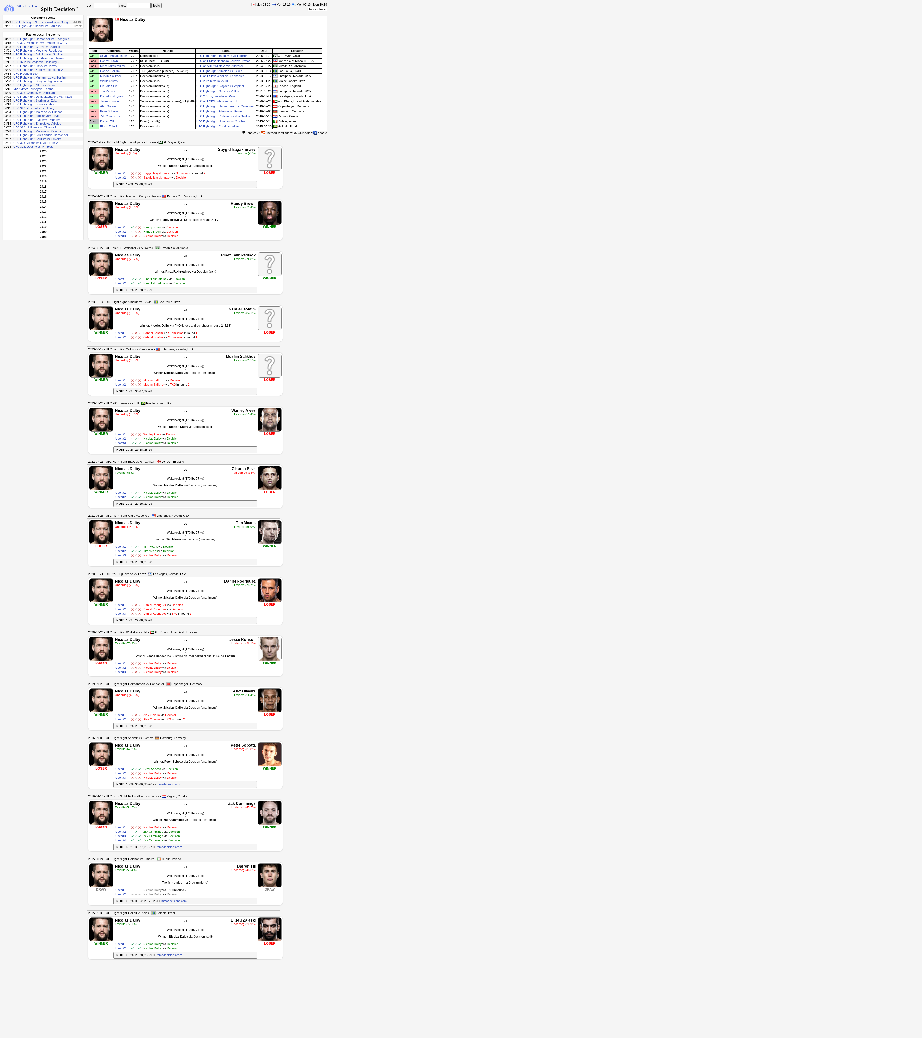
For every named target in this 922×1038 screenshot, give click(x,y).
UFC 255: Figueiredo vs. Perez (216, 96)
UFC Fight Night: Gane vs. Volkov (218, 91)
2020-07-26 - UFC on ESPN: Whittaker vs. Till (117, 632)
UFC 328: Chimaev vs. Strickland (34, 93)
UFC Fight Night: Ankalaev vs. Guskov (38, 54)
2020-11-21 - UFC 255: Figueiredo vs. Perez (117, 574)
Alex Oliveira (108, 106)
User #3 (120, 236)
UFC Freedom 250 (25, 73)
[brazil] (275, 71)
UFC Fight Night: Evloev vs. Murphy (36, 119)
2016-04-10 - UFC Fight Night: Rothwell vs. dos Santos (123, 796)
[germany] (275, 111)
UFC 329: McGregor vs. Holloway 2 (36, 62)
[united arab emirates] (275, 101)
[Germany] (157, 738)
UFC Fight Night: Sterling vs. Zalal (35, 100)
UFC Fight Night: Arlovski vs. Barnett (219, 111)
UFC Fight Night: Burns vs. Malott (34, 104)
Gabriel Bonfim (110, 71)
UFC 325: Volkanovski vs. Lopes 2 (35, 143)
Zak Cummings (110, 116)
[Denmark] (117, 19)
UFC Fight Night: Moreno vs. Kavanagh (38, 131)
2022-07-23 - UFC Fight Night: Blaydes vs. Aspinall (121, 461)
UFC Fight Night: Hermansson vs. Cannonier (225, 106)
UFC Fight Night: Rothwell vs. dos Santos (223, 116)
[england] (275, 86)
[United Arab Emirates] (152, 632)
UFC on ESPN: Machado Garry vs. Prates (223, 61)
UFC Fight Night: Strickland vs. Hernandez (40, 135)
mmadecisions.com (169, 784)
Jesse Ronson (109, 101)
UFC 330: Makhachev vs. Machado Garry (40, 43)
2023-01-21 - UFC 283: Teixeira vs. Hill (113, 403)
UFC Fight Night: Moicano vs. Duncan (37, 112)
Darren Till (107, 121)
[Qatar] (160, 142)
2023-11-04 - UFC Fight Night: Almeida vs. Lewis (119, 302)
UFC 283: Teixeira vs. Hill (212, 81)
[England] (159, 461)
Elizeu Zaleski (109, 126)
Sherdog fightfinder (278, 133)
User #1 (120, 173)
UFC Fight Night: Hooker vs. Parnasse (37, 26)
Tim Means (107, 91)
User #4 (120, 840)
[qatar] (275, 55)
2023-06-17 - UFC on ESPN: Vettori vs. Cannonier (120, 349)
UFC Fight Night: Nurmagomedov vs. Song (40, 22)
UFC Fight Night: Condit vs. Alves (217, 126)
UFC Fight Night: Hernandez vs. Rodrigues (41, 39)
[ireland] (275, 121)
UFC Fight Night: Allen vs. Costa (34, 85)
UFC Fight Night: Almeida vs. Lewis (219, 71)
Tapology (251, 133)
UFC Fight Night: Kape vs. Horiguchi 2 (38, 70)
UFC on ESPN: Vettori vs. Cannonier (220, 76)
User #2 (120, 177)
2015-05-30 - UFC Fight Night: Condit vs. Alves (118, 913)
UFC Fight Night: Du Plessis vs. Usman (38, 58)
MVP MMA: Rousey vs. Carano (33, 89)
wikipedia (303, 133)
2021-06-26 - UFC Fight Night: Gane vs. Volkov (118, 515)
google (322, 133)
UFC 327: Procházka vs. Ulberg (34, 108)
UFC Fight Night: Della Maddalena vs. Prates (42, 96)
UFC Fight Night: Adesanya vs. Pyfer (37, 116)
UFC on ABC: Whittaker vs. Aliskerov (219, 66)
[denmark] (275, 106)
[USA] (164, 196)
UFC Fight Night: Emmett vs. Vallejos (37, 123)
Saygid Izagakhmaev (113, 56)
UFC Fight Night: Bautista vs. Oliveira (37, 139)
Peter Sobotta (109, 111)
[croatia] (275, 116)
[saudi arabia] (275, 65)
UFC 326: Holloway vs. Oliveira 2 (34, 127)
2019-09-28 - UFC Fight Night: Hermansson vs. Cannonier (126, 684)
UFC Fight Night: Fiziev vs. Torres (35, 66)
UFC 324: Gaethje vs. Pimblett (33, 146)
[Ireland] (159, 859)
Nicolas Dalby (127, 149)
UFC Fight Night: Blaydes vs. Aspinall (220, 86)
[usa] (275, 60)
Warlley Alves (109, 81)
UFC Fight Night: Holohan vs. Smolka (220, 121)
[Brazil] (156, 302)
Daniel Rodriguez (111, 96)
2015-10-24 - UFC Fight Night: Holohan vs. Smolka (121, 859)
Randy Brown (109, 61)
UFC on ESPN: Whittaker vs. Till (217, 101)
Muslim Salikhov (110, 76)
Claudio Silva (109, 86)
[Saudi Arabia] (157, 247)
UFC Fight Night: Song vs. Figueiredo (37, 81)
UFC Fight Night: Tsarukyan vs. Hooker (221, 56)
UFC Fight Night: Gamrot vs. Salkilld (36, 47)
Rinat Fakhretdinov (112, 66)
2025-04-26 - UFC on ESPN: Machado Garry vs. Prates (124, 196)
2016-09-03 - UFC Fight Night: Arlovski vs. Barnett (120, 738)
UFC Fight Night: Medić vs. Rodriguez (37, 50)
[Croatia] (164, 796)
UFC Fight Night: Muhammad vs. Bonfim (39, 77)
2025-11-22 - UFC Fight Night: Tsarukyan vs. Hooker (122, 142)
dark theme (319, 9)
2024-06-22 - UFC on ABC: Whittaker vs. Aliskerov (120, 248)
